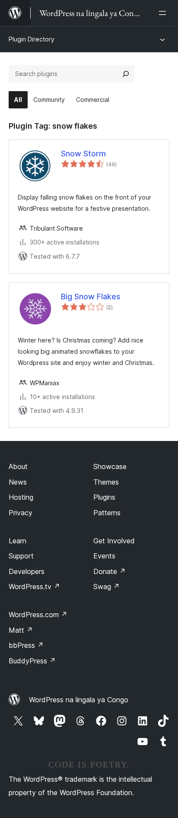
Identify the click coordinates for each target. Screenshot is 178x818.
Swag (106, 586)
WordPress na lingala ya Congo (78, 699)
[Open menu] (164, 13)
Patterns (107, 512)
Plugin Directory (31, 39)
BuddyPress (32, 660)
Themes (106, 482)
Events (104, 556)
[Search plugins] (125, 73)
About (18, 466)
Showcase (110, 466)
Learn (17, 540)
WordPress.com (38, 614)
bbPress (26, 645)
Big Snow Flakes (91, 296)
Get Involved (114, 540)
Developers (26, 571)
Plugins (104, 497)
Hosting (21, 497)
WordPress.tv (34, 586)
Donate (109, 571)
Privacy (20, 512)
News (18, 482)
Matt (21, 630)
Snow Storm (83, 153)
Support (21, 556)
